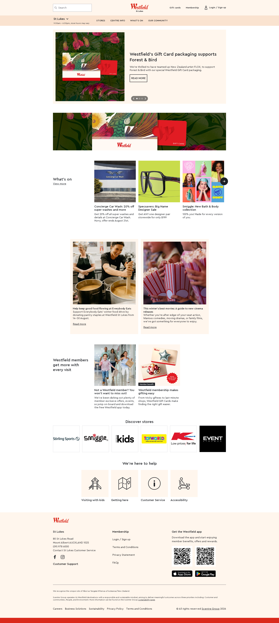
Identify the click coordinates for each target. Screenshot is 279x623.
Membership (192, 8)
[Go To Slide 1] (137, 98)
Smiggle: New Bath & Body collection (201, 208)
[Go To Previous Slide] (133, 98)
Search (62, 7)
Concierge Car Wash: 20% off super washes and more (114, 208)
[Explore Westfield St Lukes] (139, 8)
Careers (57, 609)
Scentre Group (211, 609)
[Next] (224, 181)
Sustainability (96, 609)
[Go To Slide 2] (139, 98)
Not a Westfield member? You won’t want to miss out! (114, 392)
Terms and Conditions (125, 547)
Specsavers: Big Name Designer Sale (153, 208)
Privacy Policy (115, 609)
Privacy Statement (123, 555)
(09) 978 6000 (61, 546)
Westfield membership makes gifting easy (158, 392)
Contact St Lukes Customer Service (74, 550)
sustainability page (146, 600)
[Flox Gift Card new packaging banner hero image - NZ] (139, 131)
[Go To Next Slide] (145, 98)
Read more (138, 78)
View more (59, 183)
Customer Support (65, 564)
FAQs (115, 562)
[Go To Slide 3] (142, 98)
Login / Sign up (121, 539)
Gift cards (175, 8)
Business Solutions (75, 609)
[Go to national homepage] (61, 519)
